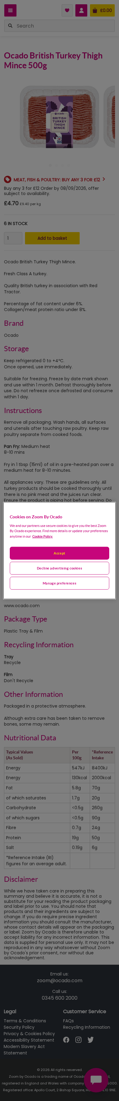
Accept (59, 553)
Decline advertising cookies (59, 568)
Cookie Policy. (42, 536)
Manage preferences (59, 583)
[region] (59, 550)
